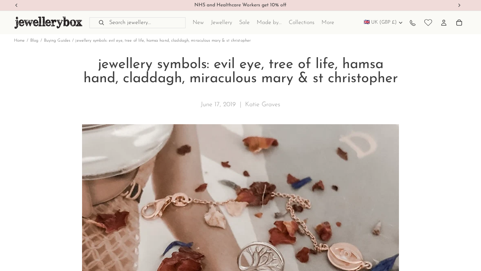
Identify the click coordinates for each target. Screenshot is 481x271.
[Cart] (459, 22)
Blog (34, 40)
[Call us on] (412, 22)
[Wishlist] (428, 22)
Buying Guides (57, 40)
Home (19, 40)
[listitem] (328, 22)
